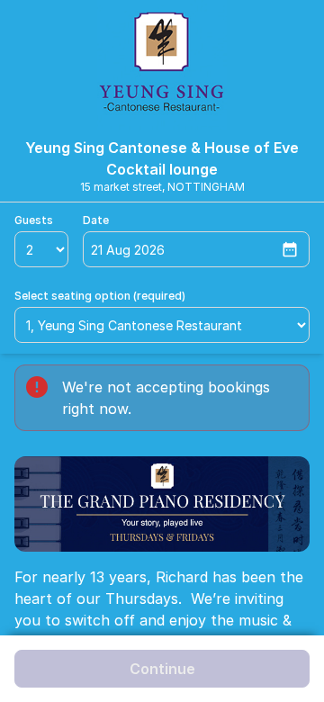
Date (96, 220)
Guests (33, 220)
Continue (162, 669)
